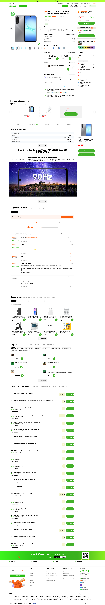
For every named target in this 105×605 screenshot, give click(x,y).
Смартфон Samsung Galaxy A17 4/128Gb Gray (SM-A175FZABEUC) (31, 113)
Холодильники (64, 596)
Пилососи (25, 599)
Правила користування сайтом (69, 578)
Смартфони (20, 8)
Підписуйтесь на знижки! (15, 569)
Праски (55, 599)
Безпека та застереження (35, 578)
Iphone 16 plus (59, 593)
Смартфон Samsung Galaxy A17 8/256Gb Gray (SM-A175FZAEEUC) (42, 265)
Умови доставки (66, 573)
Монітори (71, 596)
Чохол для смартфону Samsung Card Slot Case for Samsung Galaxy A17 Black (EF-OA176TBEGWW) (55, 56)
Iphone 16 (52, 593)
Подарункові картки (61, 3)
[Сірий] (56, 265)
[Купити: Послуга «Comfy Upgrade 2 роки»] (22, 375)
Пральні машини (56, 596)
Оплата (47, 582)
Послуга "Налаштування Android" (58, 65)
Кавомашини (49, 599)
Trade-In (81, 3)
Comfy (31, 568)
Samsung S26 (83, 593)
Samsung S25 (25, 596)
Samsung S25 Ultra (34, 596)
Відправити (17, 575)
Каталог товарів (33, 584)
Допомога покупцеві (67, 568)
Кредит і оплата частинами (51, 575)
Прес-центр (32, 575)
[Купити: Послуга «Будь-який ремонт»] (21, 367)
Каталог (23, 6)
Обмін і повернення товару (68, 575)
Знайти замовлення (67, 571)
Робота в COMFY (33, 577)
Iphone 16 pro (66, 593)
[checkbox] (46, 30)
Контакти (31, 573)
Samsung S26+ (91, 593)
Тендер (31, 580)
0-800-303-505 (85, 570)
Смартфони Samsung (26, 8)
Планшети (78, 596)
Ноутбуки (42, 596)
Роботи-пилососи (41, 599)
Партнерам (32, 582)
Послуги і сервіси (50, 568)
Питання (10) (22, 211)
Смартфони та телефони (14, 8)
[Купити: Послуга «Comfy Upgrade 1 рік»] (54, 367)
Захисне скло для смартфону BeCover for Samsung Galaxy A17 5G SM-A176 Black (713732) (67, 56)
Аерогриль (89, 599)
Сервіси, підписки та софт (51, 573)
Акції (55, 3)
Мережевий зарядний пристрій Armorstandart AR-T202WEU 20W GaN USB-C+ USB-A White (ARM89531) (49, 113)
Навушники (84, 596)
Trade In (47, 577)
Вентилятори (68, 599)
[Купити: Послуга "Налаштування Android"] (22, 358)
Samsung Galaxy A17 (34, 8)
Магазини (67, 3)
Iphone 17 (22, 593)
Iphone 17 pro (36, 593)
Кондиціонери (76, 599)
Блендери (61, 599)
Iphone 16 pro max (75, 593)
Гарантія (65, 577)
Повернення (76, 3)
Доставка (71, 3)
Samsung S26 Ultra (17, 596)
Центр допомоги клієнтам (68, 570)
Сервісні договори (50, 578)
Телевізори (48, 596)
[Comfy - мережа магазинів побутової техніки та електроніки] (13, 6)
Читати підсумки (60, 85)
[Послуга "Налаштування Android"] (49, 66)
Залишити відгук (67, 216)
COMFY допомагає (87, 3)
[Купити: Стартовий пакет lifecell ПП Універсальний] (72, 334)
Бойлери (83, 599)
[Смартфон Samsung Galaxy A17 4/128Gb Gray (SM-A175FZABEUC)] (31, 109)
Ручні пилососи (32, 599)
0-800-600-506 (85, 572)
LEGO (90, 596)
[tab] (17, 125)
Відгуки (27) (14, 211)
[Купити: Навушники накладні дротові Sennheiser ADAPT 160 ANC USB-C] (24, 334)
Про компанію (32, 570)
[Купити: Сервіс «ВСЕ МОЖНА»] (54, 358)
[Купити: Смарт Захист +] (54, 375)
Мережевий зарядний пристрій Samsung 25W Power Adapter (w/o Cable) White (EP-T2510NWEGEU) (59, 30)
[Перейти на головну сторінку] (9, 8)
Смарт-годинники (17, 599)
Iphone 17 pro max (45, 593)
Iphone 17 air (29, 593)
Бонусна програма (50, 570)
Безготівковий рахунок (50, 580)
